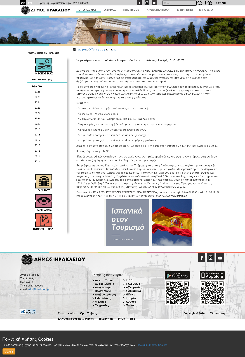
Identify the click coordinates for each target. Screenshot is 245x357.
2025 (37, 97)
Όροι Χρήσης (88, 312)
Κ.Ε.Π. (129, 280)
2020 (37, 123)
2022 (37, 113)
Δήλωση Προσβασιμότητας (76, 318)
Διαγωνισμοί (104, 287)
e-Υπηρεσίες (134, 287)
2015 (37, 150)
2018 (37, 134)
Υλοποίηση (217, 312)
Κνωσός (131, 301)
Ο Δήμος (100, 301)
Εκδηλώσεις (103, 298)
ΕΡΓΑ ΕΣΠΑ (206, 9)
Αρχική (82, 49)
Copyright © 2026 (194, 312)
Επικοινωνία (66, 312)
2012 (37, 156)
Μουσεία (132, 305)
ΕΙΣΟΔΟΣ (221, 3)
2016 (37, 145)
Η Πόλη (130, 294)
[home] (48, 10)
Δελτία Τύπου (104, 280)
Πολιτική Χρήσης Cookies (152, 345)
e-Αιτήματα (133, 291)
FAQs (121, 318)
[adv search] (208, 2)
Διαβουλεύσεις (105, 294)
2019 (37, 129)
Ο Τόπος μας (97, 49)
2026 (37, 91)
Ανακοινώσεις (42, 79)
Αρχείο (37, 86)
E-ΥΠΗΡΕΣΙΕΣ (185, 9)
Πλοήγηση (106, 318)
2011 (37, 161)
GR (23, 3)
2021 (115, 49)
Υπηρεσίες (102, 305)
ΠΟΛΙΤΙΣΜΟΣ (131, 9)
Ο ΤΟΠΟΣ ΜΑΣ (87, 9)
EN (30, 3)
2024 (37, 102)
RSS (132, 318)
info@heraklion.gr (39, 289)
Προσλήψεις (103, 291)
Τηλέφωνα (133, 283)
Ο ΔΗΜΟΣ (110, 9)
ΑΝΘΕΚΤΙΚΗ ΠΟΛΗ (158, 9)
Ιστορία (131, 298)
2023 (37, 107)
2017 (37, 140)
